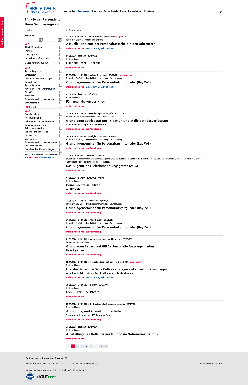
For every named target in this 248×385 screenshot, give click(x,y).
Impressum (204, 363)
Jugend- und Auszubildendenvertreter (37, 83)
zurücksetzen (31, 158)
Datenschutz (31, 135)
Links (123, 11)
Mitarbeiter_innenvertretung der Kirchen (41, 90)
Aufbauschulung (33, 118)
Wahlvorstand (32, 103)
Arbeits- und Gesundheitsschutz (41, 121)
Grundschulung (32, 114)
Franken (29, 51)
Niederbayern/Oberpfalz (37, 58)
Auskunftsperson (33, 71)
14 (101, 346)
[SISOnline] (41, 7)
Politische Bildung (33, 146)
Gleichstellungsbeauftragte (38, 78)
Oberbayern (31, 54)
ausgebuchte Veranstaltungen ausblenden (41, 154)
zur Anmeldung (93, 129)
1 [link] (72, 346)
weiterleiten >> (46, 158)
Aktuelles (69, 11)
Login (219, 11)
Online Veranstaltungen (36, 63)
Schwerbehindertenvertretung (40, 99)
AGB (220, 363)
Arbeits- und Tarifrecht (36, 132)
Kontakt (149, 11)
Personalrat (30, 95)
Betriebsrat (30, 75)
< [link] (68, 346)
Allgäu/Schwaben (33, 47)
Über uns (96, 11)
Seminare (83, 11)
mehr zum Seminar (75, 48)
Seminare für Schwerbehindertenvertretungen (41, 140)
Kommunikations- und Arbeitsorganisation (35, 126)
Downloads (111, 11)
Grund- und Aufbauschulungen (40, 149)
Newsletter (135, 11)
